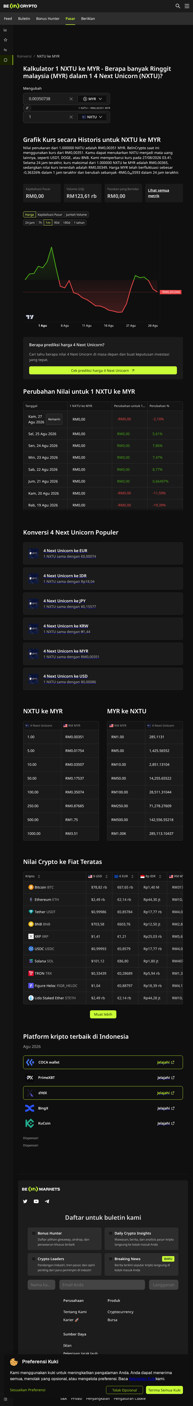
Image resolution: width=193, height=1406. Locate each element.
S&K (63, 1398)
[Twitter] (25, 1201)
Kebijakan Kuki (142, 1378)
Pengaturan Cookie (130, 1398)
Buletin (24, 18)
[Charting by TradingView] (30, 317)
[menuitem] (6, 30)
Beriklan (88, 18)
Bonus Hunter (48, 18)
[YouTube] (36, 1201)
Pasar (70, 18)
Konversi (24, 56)
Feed (8, 18)
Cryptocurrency (120, 1311)
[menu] (6, 45)
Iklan (67, 1345)
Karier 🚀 (71, 1319)
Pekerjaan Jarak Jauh (80, 1353)
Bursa (112, 1319)
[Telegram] (47, 1201)
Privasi (76, 1398)
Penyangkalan (98, 1398)
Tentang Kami (75, 1311)
